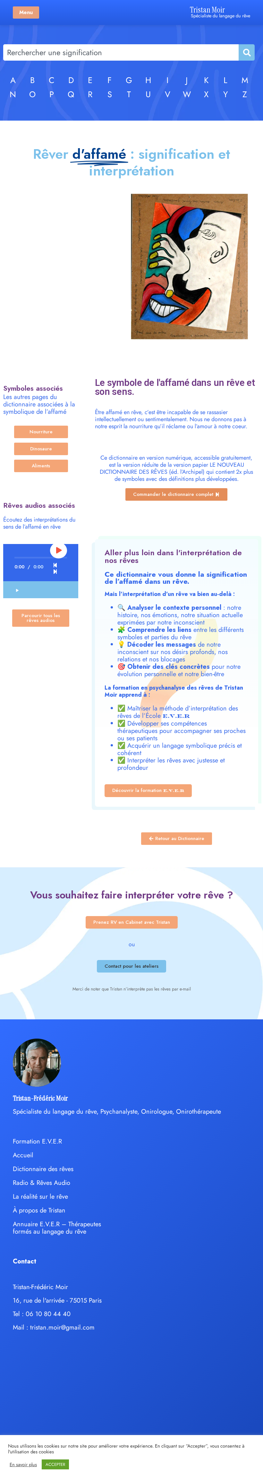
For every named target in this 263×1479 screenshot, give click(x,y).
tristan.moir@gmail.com (62, 1327)
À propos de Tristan (39, 1210)
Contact (24, 1261)
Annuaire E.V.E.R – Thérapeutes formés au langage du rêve (57, 1228)
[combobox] (121, 52)
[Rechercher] (246, 52)
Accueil (23, 1155)
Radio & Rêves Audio (41, 1182)
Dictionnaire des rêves (43, 1169)
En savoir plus (23, 1464)
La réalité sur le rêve (40, 1196)
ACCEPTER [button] (55, 1464)
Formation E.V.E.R (37, 1141)
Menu (26, 12)
